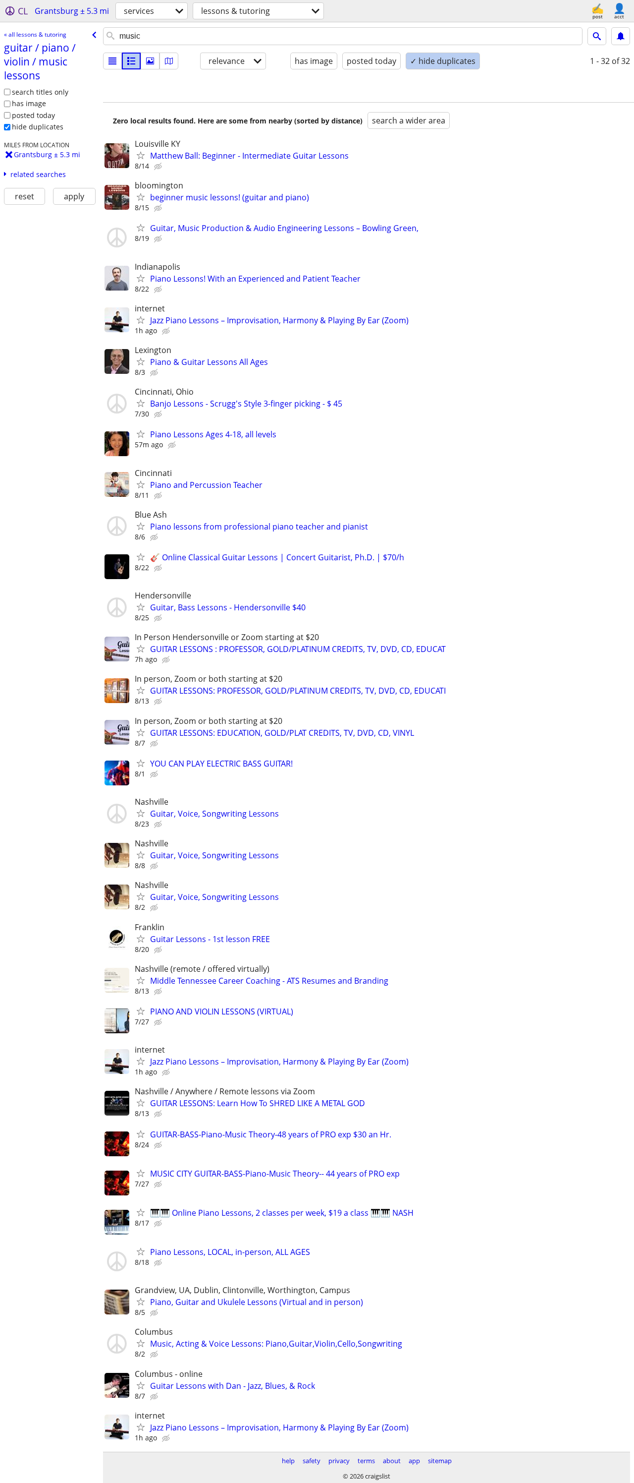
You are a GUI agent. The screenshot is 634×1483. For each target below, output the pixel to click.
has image (29, 103)
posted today (33, 115)
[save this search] (620, 36)
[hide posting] (159, 167)
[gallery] (150, 61)
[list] (112, 61)
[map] (168, 61)
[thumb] (131, 61)
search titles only (40, 92)
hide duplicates (37, 126)
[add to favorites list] (141, 155)
